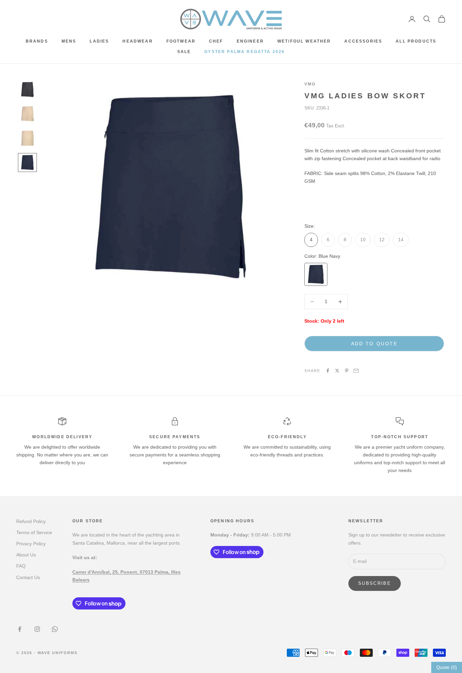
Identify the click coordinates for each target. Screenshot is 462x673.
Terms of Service (34, 532)
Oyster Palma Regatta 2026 (244, 51)
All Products (416, 41)
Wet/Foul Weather (304, 41)
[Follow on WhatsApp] (54, 629)
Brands (37, 41)
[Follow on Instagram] (37, 629)
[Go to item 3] (27, 138)
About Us (26, 554)
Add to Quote (374, 343)
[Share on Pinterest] (346, 370)
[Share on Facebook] (327, 370)
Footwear (180, 41)
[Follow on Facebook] (19, 629)
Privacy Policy (31, 543)
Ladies (99, 41)
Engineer (250, 41)
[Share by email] (356, 370)
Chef (216, 41)
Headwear (137, 41)
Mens (69, 41)
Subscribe (374, 583)
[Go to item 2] (27, 113)
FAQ (21, 566)
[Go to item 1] (27, 89)
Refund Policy (31, 521)
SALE (184, 51)
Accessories (363, 41)
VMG (310, 84)
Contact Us (28, 577)
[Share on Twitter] (337, 370)
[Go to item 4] (27, 162)
